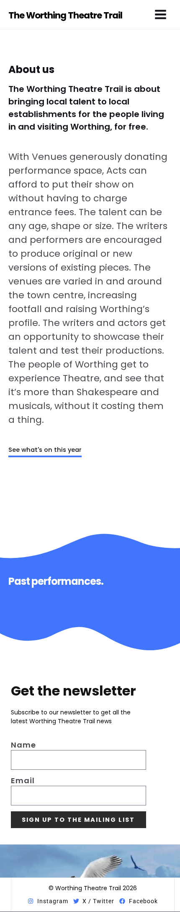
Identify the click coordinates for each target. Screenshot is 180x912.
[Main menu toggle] (160, 14)
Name (23, 745)
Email (23, 781)
